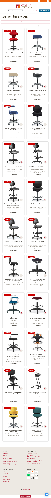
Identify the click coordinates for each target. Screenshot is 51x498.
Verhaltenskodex (6, 479)
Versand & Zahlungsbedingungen (35, 460)
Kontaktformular (6, 453)
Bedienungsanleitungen (32, 453)
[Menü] (2, 10)
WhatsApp (4, 455)
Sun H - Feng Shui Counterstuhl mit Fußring (13, 431)
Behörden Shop (6, 463)
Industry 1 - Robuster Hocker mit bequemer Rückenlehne (14, 242)
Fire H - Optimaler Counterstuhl (37, 204)
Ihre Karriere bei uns (7, 458)
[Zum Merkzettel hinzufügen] (21, 49)
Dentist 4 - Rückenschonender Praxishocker (13, 129)
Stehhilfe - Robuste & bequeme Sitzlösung (37, 393)
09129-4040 (7, 1)
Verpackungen (5, 481)
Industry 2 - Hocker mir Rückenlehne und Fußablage (37, 242)
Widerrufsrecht (6, 478)
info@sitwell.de (26, 489)
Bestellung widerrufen (25, 496)
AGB (3, 471)
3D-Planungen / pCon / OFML (34, 456)
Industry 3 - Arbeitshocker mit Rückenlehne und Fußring (13, 280)
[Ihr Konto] (30, 10)
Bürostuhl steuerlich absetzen (34, 463)
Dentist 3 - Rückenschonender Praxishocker (37, 91)
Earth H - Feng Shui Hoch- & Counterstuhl (37, 129)
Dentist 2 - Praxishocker (13, 90)
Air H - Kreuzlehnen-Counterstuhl (13, 53)
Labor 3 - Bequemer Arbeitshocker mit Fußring (37, 317)
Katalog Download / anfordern (9, 464)
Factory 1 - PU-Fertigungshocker (14, 166)
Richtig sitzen (30, 455)
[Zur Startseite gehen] (25, 6)
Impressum (5, 476)
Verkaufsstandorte (44, 10)
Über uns (4, 456)
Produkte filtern (26, 22)
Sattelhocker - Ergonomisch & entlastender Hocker (13, 393)
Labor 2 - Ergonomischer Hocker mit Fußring (13, 317)
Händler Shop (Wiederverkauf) (9, 461)
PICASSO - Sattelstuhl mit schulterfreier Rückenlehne (37, 355)
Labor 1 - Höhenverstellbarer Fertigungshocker (37, 280)
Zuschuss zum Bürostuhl (33, 461)
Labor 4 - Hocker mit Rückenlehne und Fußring (13, 355)
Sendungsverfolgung (32, 458)
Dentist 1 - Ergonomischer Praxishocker (37, 53)
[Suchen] (21, 10)
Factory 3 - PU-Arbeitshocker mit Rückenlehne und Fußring (13, 204)
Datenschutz (5, 473)
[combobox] (14, 10)
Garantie (4, 475)
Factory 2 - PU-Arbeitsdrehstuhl (37, 166)
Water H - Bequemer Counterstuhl (37, 431)
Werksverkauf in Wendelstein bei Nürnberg (20, 1)
